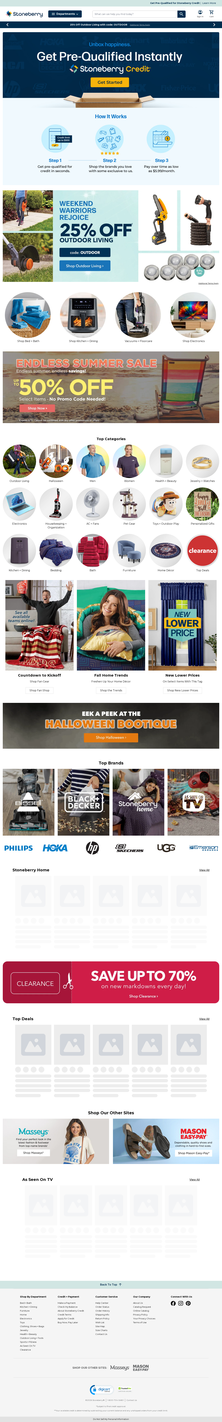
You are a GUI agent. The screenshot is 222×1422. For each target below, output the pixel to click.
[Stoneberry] (24, 14)
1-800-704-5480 (115, 1400)
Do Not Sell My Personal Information (111, 1419)
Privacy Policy (140, 1314)
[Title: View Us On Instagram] (180, 1303)
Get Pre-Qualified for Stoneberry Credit (175, 3)
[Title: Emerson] (203, 847)
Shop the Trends (111, 690)
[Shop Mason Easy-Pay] (166, 1141)
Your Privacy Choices (144, 1318)
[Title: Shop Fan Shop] (39, 625)
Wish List (99, 1322)
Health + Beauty (28, 1334)
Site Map (100, 1326)
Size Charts (101, 1330)
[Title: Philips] (18, 847)
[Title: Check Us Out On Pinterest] (188, 1303)
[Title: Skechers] (129, 847)
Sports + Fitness (28, 1342)
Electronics (26, 1318)
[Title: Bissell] (28, 802)
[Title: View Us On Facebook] (173, 1303)
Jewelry (24, 1330)
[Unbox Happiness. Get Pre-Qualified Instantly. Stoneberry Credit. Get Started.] (111, 70)
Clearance (25, 1349)
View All (204, 870)
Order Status (102, 1307)
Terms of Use (140, 1322)
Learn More (209, 3)
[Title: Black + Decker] (83, 802)
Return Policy (102, 1318)
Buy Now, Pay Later (68, 1322)
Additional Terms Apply (140, 25)
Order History (102, 1310)
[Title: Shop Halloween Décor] (111, 726)
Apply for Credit (66, 1318)
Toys (22, 1322)
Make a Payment (67, 1303)
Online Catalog (141, 1310)
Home (23, 1314)
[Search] (181, 14)
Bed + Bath (26, 1303)
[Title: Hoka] (55, 847)
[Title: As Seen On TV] (193, 802)
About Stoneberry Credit (71, 1310)
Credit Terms (64, 1314)
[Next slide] (214, 25)
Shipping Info (102, 1314)
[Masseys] (120, 1368)
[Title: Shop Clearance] (111, 982)
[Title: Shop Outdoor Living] (111, 236)
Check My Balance (68, 1307)
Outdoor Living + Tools (31, 1338)
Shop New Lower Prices (182, 690)
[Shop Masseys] (56, 1141)
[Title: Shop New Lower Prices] (182, 625)
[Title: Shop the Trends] (111, 625)
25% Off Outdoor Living (98, 24)
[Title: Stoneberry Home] (138, 802)
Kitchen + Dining (28, 1307)
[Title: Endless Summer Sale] (111, 387)
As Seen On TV (27, 1345)
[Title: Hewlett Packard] (92, 847)
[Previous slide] (8, 25)
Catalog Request (142, 1307)
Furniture (25, 1310)
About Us (138, 1303)
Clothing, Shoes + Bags (32, 1326)
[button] (102, 1390)
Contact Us (101, 1334)
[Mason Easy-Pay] (141, 1368)
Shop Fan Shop (39, 690)
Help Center (101, 1303)
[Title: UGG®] (166, 847)
